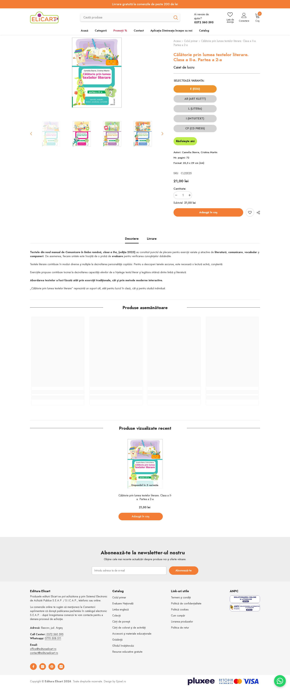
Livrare (152, 239)
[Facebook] (33, 666)
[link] (57, 392)
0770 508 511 (53, 638)
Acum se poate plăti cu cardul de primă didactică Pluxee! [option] (178, 4)
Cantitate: (180, 189)
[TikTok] (61, 666)
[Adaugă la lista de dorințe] (250, 212)
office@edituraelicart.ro (43, 649)
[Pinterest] (52, 666)
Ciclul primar (191, 41)
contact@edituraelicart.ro (44, 653)
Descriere (132, 239)
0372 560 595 (54, 634)
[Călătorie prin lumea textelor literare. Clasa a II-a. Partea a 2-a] (145, 463)
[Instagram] (42, 666)
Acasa (177, 41)
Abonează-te (184, 570)
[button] (31, 133)
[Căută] (130, 17)
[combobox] (125, 17)
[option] (96, 72)
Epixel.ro (121, 681)
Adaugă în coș (208, 212)
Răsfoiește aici (185, 141)
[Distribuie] (257, 213)
